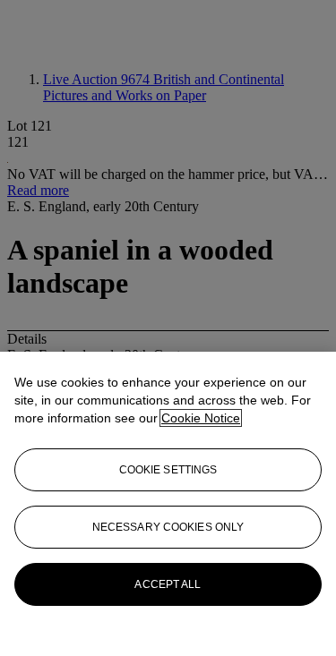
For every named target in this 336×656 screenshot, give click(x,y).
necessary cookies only (168, 527)
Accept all (167, 584)
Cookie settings (168, 470)
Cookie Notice (200, 418)
